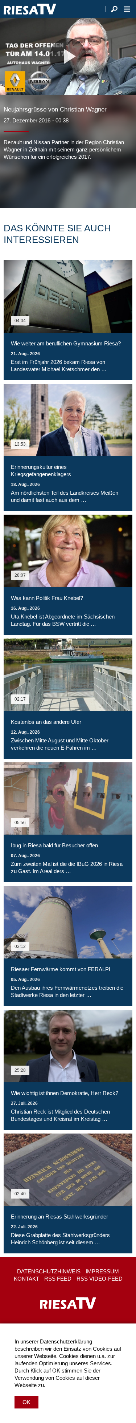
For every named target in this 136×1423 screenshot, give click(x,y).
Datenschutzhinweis (49, 1271)
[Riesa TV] (30, 9)
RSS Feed (57, 1279)
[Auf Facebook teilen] (11, 182)
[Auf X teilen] (25, 182)
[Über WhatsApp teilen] (41, 182)
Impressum (102, 1271)
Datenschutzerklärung (66, 1341)
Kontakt (26, 1279)
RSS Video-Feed (100, 1279)
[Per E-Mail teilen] (56, 182)
